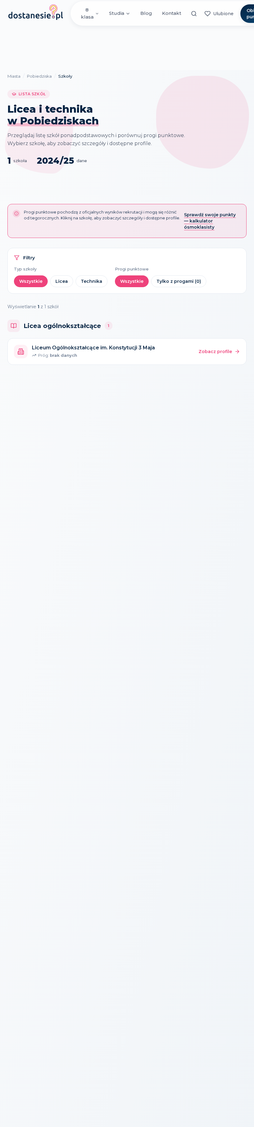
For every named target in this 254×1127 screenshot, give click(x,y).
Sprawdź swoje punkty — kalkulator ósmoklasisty (210, 221)
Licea (61, 281)
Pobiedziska (39, 76)
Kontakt (171, 13)
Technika (91, 281)
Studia (116, 13)
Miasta (13, 76)
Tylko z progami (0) (178, 281)
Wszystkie (30, 281)
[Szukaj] (194, 13)
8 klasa (87, 13)
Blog (146, 13)
